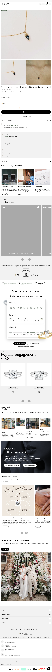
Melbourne (10, 637)
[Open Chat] (48, 668)
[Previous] (22, 259)
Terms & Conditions (11, 661)
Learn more (26, 270)
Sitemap (17, 661)
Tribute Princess (39, 387)
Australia (5, 637)
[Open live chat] (40, 4)
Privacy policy (3, 661)
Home (1, 8)
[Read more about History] (38, 207)
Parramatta (33, 637)
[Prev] (22, 533)
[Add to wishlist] (1, 391)
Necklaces (12, 8)
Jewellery (6, 8)
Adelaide (23, 637)
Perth (19, 637)
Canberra (28, 637)
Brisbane (15, 637)
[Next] (29, 259)
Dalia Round (13, 387)
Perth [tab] (16, 136)
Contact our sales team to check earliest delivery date (15, 127)
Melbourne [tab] (11, 136)
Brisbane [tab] (6, 136)
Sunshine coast (46, 637)
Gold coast (39, 637)
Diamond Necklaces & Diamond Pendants (25, 8)
